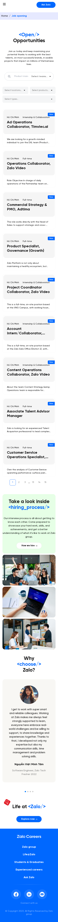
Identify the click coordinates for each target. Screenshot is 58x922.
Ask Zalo (46, 5)
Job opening (19, 16)
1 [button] (12, 482)
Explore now (28, 819)
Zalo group (29, 847)
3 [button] (25, 482)
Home (4, 16)
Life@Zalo (29, 854)
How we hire (28, 545)
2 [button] (18, 482)
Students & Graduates (29, 862)
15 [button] (45, 482)
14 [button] (39, 482)
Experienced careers (29, 869)
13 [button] (33, 482)
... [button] (29, 482)
